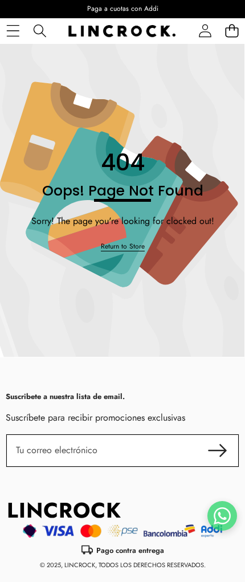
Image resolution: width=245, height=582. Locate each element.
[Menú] (13, 31)
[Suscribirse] (218, 450)
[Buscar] (39, 31)
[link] (123, 246)
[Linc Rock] (122, 31)
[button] (231, 31)
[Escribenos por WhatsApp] (222, 516)
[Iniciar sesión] (205, 31)
